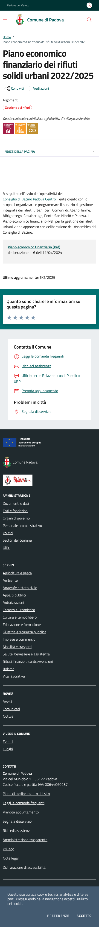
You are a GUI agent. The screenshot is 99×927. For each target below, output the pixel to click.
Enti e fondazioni (15, 510)
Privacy (8, 849)
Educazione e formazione (22, 624)
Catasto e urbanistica (19, 610)
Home (7, 37)
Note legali (11, 858)
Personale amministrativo (22, 525)
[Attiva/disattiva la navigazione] (5, 19)
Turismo (8, 669)
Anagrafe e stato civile (20, 587)
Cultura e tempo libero (20, 617)
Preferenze (58, 915)
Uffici (6, 547)
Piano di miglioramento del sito (26, 793)
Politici (8, 533)
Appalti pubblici (14, 595)
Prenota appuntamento (21, 812)
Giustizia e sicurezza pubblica (24, 632)
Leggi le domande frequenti (23, 803)
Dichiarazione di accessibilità (24, 867)
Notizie (8, 716)
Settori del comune (17, 540)
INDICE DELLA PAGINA (19, 151)
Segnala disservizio (17, 821)
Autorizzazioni (13, 602)
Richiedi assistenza (17, 830)
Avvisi (7, 701)
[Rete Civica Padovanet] (49, 480)
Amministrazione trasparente (25, 839)
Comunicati (11, 709)
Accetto (84, 915)
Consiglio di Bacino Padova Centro (29, 199)
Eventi (8, 741)
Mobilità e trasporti (17, 646)
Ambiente (10, 580)
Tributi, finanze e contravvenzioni (28, 661)
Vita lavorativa (14, 676)
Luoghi (8, 749)
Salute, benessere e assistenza (26, 654)
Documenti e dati (16, 503)
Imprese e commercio (19, 639)
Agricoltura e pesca (17, 573)
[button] (89, 20)
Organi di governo (16, 518)
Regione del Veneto (18, 5)
